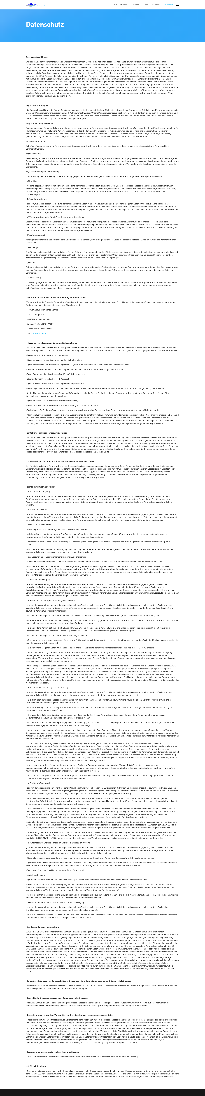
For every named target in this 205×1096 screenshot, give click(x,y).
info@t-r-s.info (39, 333)
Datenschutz (168, 5)
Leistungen (135, 5)
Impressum (156, 5)
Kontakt (145, 5)
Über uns (123, 5)
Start (115, 5)
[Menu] (177, 4)
